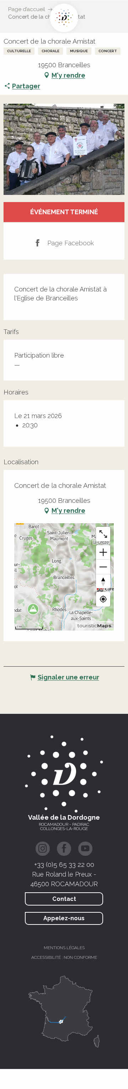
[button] (64, 149)
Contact (64, 899)
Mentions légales (64, 948)
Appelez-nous (64, 918)
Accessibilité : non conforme (64, 957)
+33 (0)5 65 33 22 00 (64, 864)
